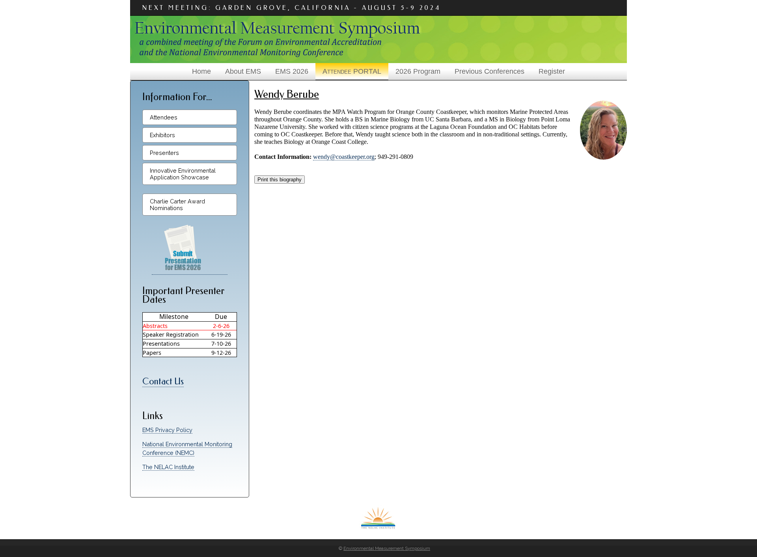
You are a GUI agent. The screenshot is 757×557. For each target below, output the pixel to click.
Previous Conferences (489, 71)
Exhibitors (162, 135)
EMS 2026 (291, 71)
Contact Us (163, 381)
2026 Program (417, 71)
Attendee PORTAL (352, 71)
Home (201, 71)
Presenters (164, 152)
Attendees (163, 117)
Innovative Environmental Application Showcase (183, 174)
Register (552, 71)
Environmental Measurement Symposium (386, 548)
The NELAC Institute (168, 467)
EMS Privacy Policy (167, 430)
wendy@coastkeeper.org (344, 156)
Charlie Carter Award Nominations (177, 204)
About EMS (243, 71)
